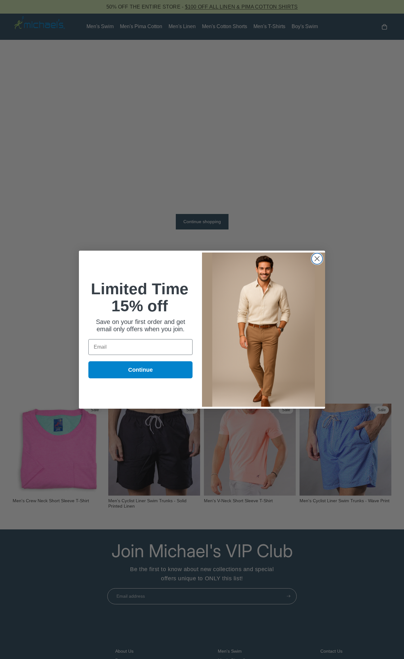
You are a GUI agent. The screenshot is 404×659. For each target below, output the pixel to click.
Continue (140, 370)
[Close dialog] (317, 258)
